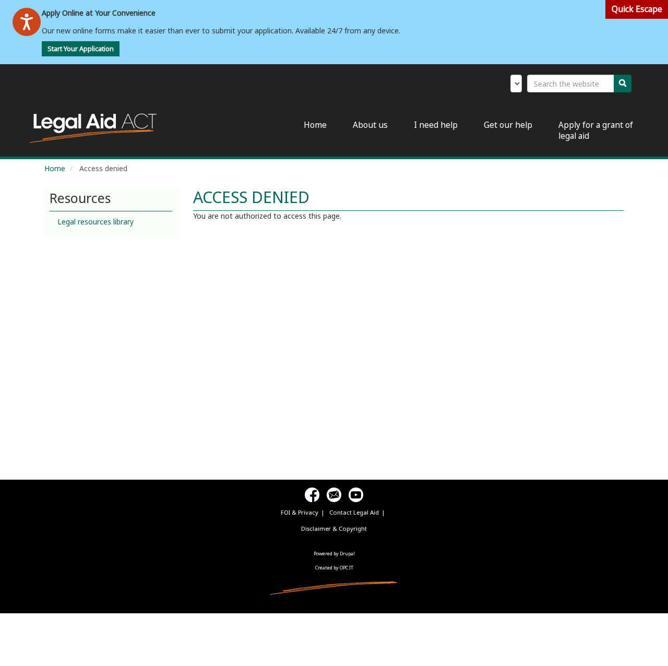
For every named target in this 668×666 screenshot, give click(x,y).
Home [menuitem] (315, 125)
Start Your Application (80, 48)
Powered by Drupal (334, 553)
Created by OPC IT (334, 567)
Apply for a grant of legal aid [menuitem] (595, 130)
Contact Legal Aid (354, 512)
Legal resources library (95, 222)
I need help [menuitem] (436, 125)
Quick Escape (637, 9)
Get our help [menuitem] (508, 125)
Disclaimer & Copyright (334, 528)
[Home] (97, 128)
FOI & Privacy (299, 512)
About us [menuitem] (370, 125)
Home (54, 168)
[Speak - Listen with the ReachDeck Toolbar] (27, 22)
